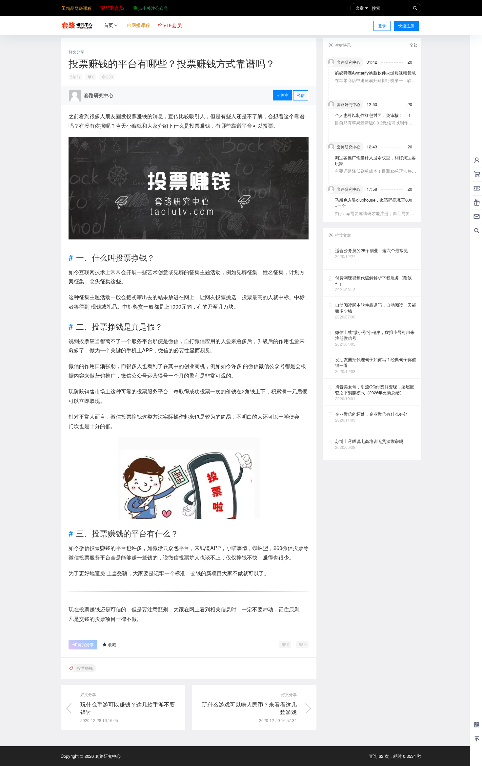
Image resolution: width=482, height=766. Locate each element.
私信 (301, 95)
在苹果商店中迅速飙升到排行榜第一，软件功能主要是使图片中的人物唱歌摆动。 (375, 83)
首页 (108, 25)
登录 (382, 25)
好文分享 (76, 52)
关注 (284, 95)
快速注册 (406, 25)
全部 (413, 45)
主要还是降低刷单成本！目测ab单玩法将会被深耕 (375, 174)
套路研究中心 (107, 756)
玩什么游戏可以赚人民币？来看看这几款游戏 (249, 708)
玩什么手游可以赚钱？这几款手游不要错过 (127, 708)
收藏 (112, 644)
